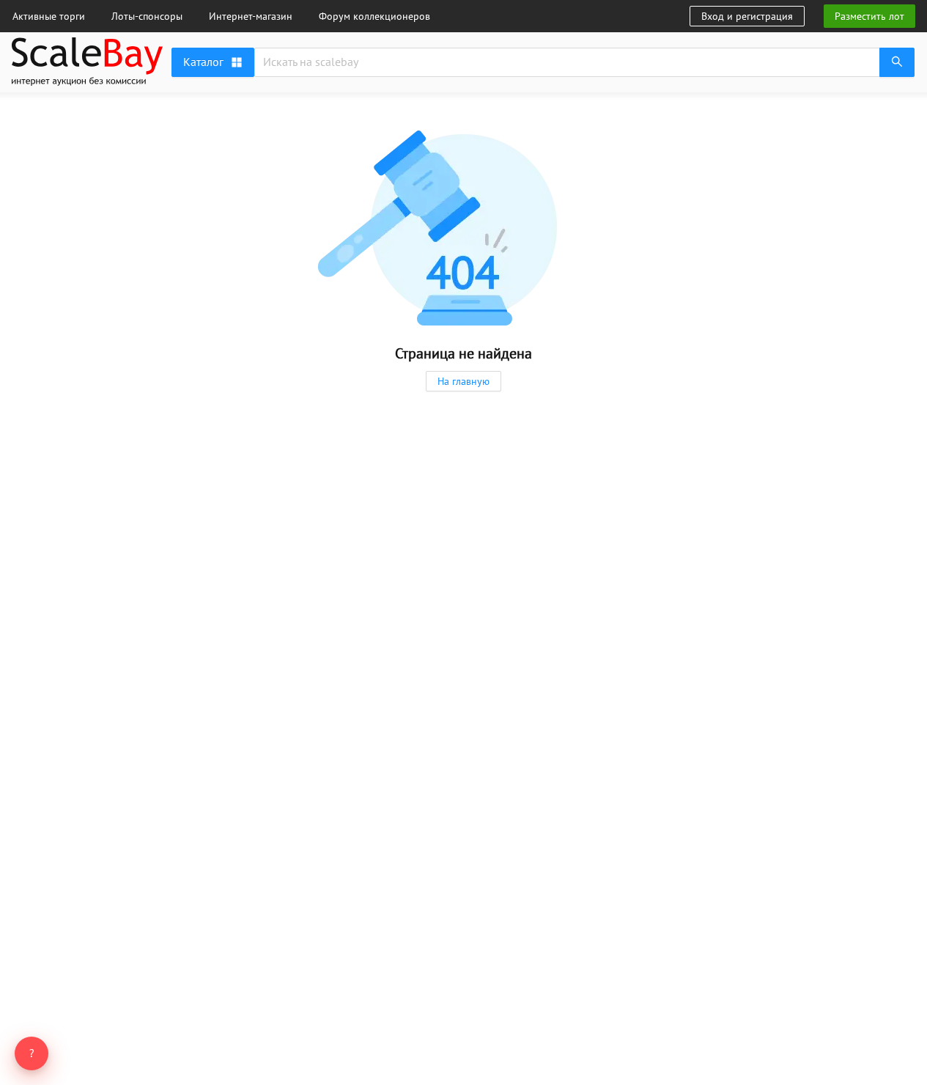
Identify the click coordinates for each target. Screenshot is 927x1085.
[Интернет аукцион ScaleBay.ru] (87, 82)
